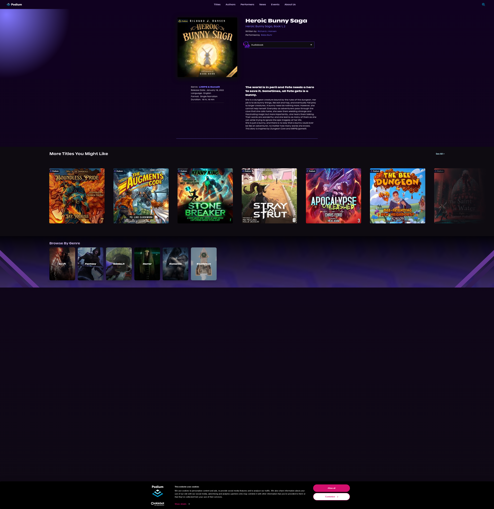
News (262, 4)
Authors (230, 4)
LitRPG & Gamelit (209, 87)
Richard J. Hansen (267, 31)
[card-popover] (77, 195)
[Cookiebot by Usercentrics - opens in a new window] (157, 504)
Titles (217, 4)
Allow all (332, 488)
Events (275, 4)
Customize (330, 496)
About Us (290, 4)
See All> (440, 153)
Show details (180, 504)
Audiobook (257, 45)
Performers (247, 4)
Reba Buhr (266, 35)
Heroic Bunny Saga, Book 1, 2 (265, 26)
